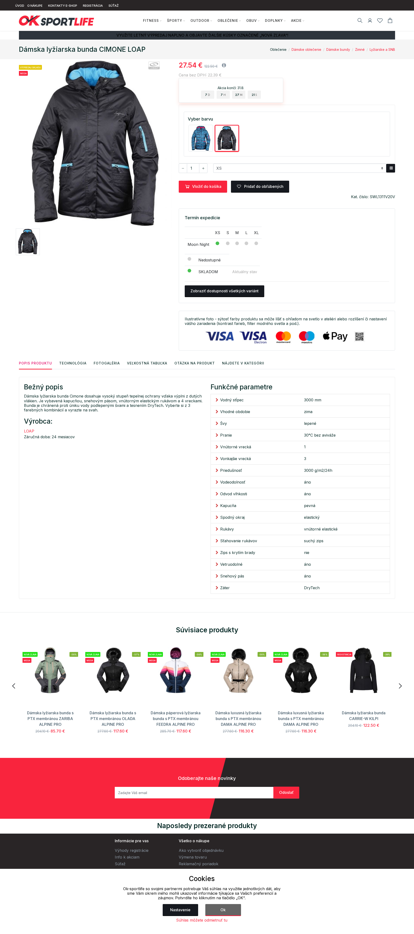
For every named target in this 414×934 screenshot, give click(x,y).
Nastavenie (180, 909)
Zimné (360, 49)
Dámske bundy (338, 49)
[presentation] (14, 685)
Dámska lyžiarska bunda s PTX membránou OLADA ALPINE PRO (113, 718)
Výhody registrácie (132, 850)
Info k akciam (127, 857)
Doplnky (274, 20)
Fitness (151, 20)
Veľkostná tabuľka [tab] (147, 363)
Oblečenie (228, 20)
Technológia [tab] (72, 363)
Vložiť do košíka (206, 186)
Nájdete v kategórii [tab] (243, 363)
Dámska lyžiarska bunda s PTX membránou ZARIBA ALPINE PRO (50, 718)
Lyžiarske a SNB (382, 49)
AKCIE (296, 20)
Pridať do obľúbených (263, 186)
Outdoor (199, 20)
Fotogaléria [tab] (107, 363)
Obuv (251, 20)
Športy (174, 20)
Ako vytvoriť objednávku (201, 850)
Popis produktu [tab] (35, 363)
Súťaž (120, 863)
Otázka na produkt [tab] (194, 363)
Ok (223, 909)
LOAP (29, 431)
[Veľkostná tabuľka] (390, 168)
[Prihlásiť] (370, 21)
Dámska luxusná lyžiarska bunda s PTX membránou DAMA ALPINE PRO (238, 718)
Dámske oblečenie (306, 49)
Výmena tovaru (193, 857)
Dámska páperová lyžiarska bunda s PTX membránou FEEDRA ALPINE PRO (176, 718)
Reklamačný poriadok (198, 863)
